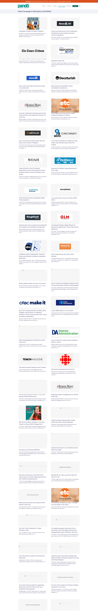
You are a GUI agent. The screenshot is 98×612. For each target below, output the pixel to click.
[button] (79, 6)
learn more (68, 1)
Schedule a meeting (61, 1)
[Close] (96, 1)
